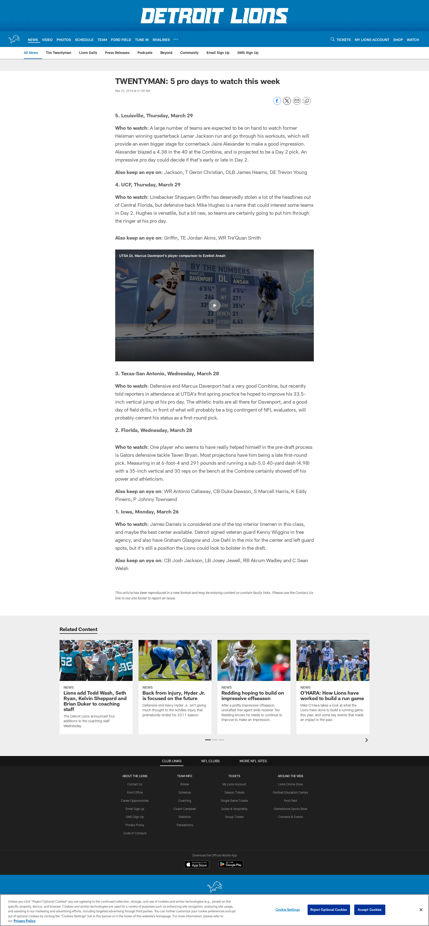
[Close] (421, 909)
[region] (214, 910)
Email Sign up (135, 808)
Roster (184, 784)
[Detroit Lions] (214, 887)
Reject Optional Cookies (328, 910)
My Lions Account (234, 784)
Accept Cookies (370, 910)
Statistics (185, 816)
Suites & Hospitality (234, 808)
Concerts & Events (290, 816)
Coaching (184, 800)
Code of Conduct (134, 833)
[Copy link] (307, 101)
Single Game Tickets (234, 800)
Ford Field (290, 800)
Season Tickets (234, 792)
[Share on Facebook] (277, 103)
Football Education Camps (290, 792)
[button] (214, 305)
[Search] (333, 39)
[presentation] (367, 740)
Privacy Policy (135, 825)
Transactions (184, 825)
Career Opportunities (135, 800)
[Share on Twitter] (287, 103)
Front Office (135, 792)
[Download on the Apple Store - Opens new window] (196, 865)
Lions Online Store (290, 784)
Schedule (185, 792)
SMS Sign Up (135, 816)
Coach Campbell (185, 808)
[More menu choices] (176, 39)
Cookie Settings (288, 910)
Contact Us (134, 784)
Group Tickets (234, 816)
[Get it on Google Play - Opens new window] (231, 867)
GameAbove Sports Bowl (290, 808)
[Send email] (297, 103)
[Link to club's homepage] (14, 39)
